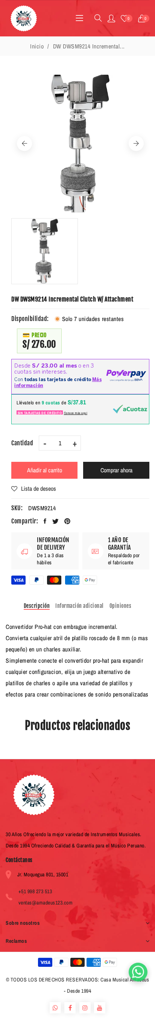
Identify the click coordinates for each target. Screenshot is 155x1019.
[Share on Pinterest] (67, 521)
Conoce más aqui (76, 413)
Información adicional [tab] (79, 606)
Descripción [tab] (37, 606)
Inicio (37, 46)
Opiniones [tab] (120, 606)
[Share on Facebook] (45, 521)
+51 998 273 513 (35, 891)
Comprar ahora (116, 470)
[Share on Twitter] (55, 521)
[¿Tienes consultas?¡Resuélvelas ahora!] (138, 972)
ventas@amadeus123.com (45, 902)
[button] (144, 18)
